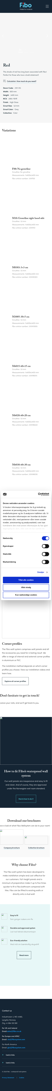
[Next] (47, 36)
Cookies (21, 1077)
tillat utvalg (26, 587)
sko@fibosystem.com (16, 1039)
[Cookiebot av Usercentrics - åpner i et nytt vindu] (38, 494)
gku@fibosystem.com (16, 1047)
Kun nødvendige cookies (26, 595)
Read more (24, 955)
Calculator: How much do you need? (21, 81)
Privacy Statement (8, 1077)
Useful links (10, 1055)
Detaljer (40, 572)
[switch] (45, 546)
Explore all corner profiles (15, 681)
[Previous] (3, 36)
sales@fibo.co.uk (14, 1031)
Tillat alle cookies (26, 580)
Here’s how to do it (26, 798)
